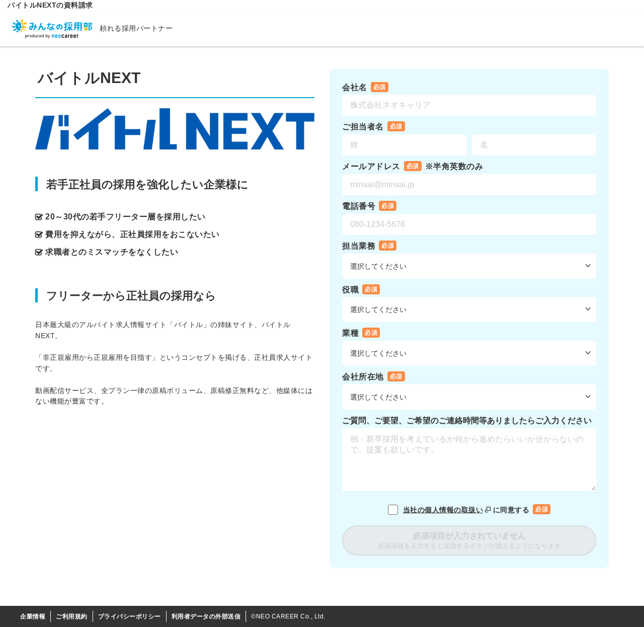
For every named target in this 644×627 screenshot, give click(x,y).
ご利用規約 (72, 616)
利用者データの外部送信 (206, 616)
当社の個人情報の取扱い (443, 510)
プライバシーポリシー (129, 616)
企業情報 (32, 616)
